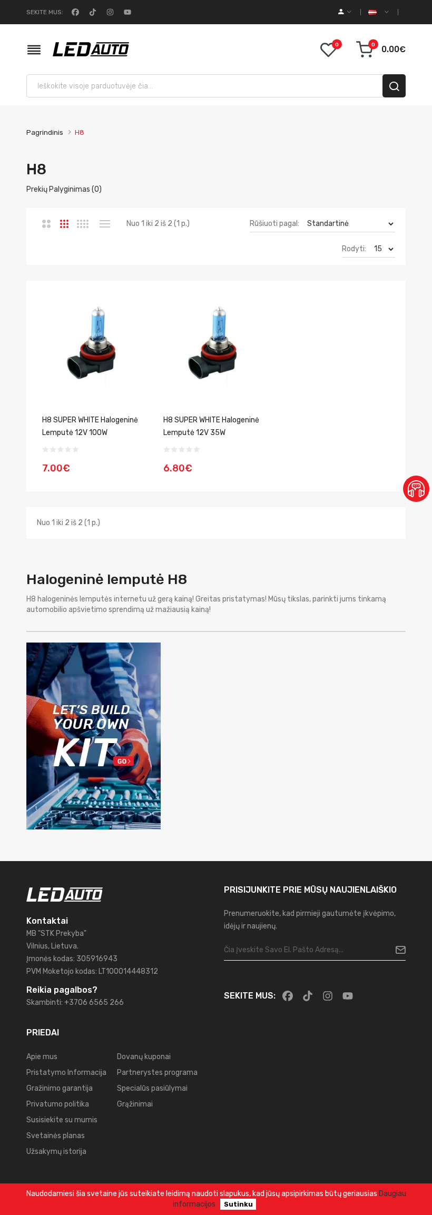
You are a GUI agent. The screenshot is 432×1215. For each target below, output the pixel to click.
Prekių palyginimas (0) (64, 189)
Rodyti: (354, 248)
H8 (79, 132)
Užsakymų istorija (56, 1151)
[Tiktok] (92, 12)
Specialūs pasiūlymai (152, 1088)
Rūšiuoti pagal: (274, 223)
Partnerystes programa (157, 1072)
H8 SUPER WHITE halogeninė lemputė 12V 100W (90, 426)
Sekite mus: (44, 12)
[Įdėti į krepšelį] (136, 462)
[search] (394, 85)
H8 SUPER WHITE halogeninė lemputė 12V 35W (211, 426)
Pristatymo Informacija (66, 1072)
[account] (344, 12)
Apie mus (41, 1056)
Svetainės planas (55, 1135)
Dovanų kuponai (144, 1056)
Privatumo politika (57, 1104)
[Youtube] (126, 12)
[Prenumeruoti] (396, 950)
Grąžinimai (135, 1104)
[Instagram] (109, 12)
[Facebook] (74, 12)
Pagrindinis (44, 132)
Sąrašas (104, 224)
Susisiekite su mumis (61, 1119)
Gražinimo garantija (59, 1088)
